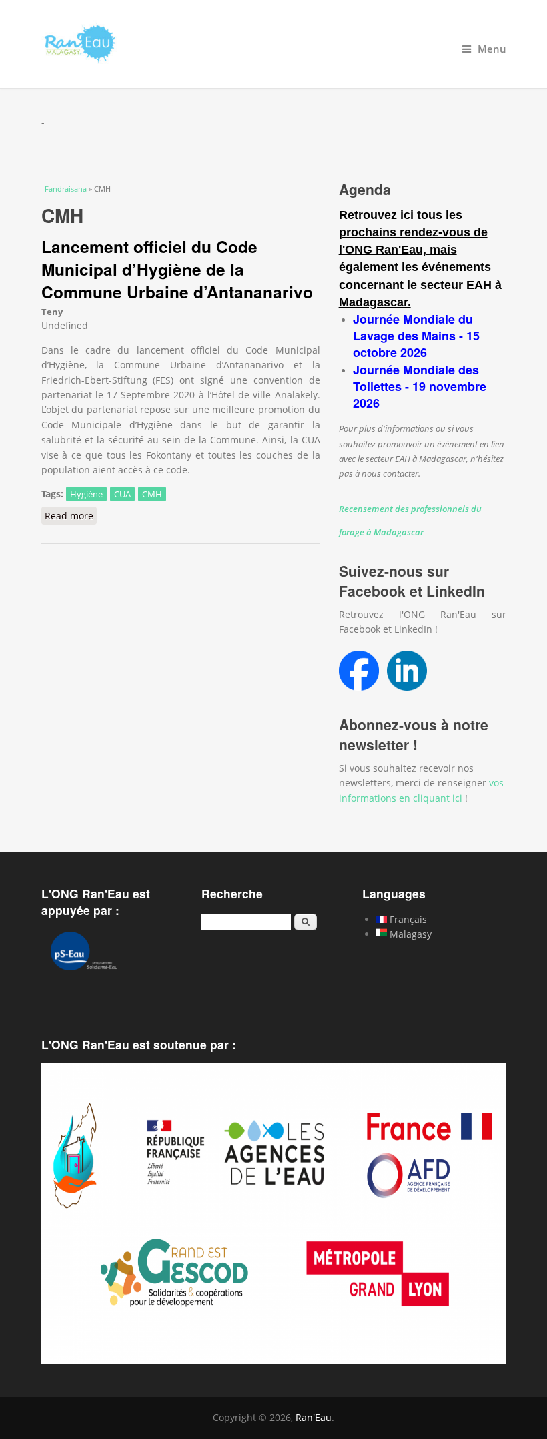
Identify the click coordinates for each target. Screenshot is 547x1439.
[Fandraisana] (273, 44)
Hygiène (86, 494)
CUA (122, 494)
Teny (52, 312)
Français (407, 919)
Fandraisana (66, 189)
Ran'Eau (314, 1417)
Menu (492, 49)
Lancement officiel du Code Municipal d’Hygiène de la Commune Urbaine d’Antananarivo (177, 269)
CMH (152, 494)
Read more (71, 515)
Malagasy (409, 934)
